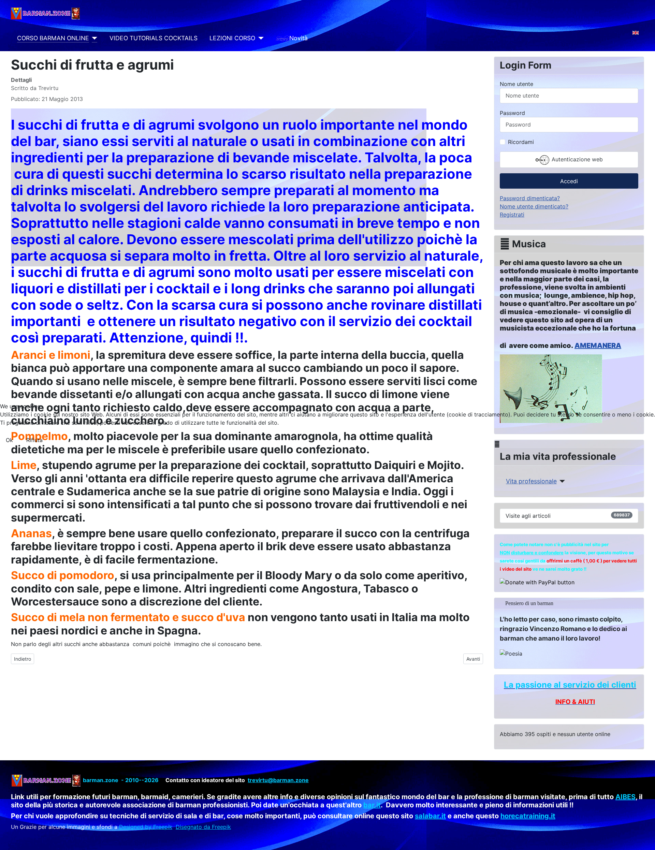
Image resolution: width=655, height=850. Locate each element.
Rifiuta (34, 440)
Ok (9, 440)
